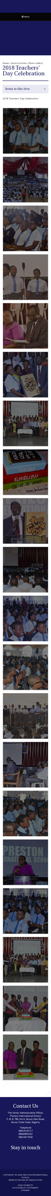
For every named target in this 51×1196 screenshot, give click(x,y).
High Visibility (25, 1185)
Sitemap (25, 1190)
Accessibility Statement (25, 1187)
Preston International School (25, 6)
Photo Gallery (35, 63)
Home (6, 63)
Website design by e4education (25, 1180)
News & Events (18, 63)
